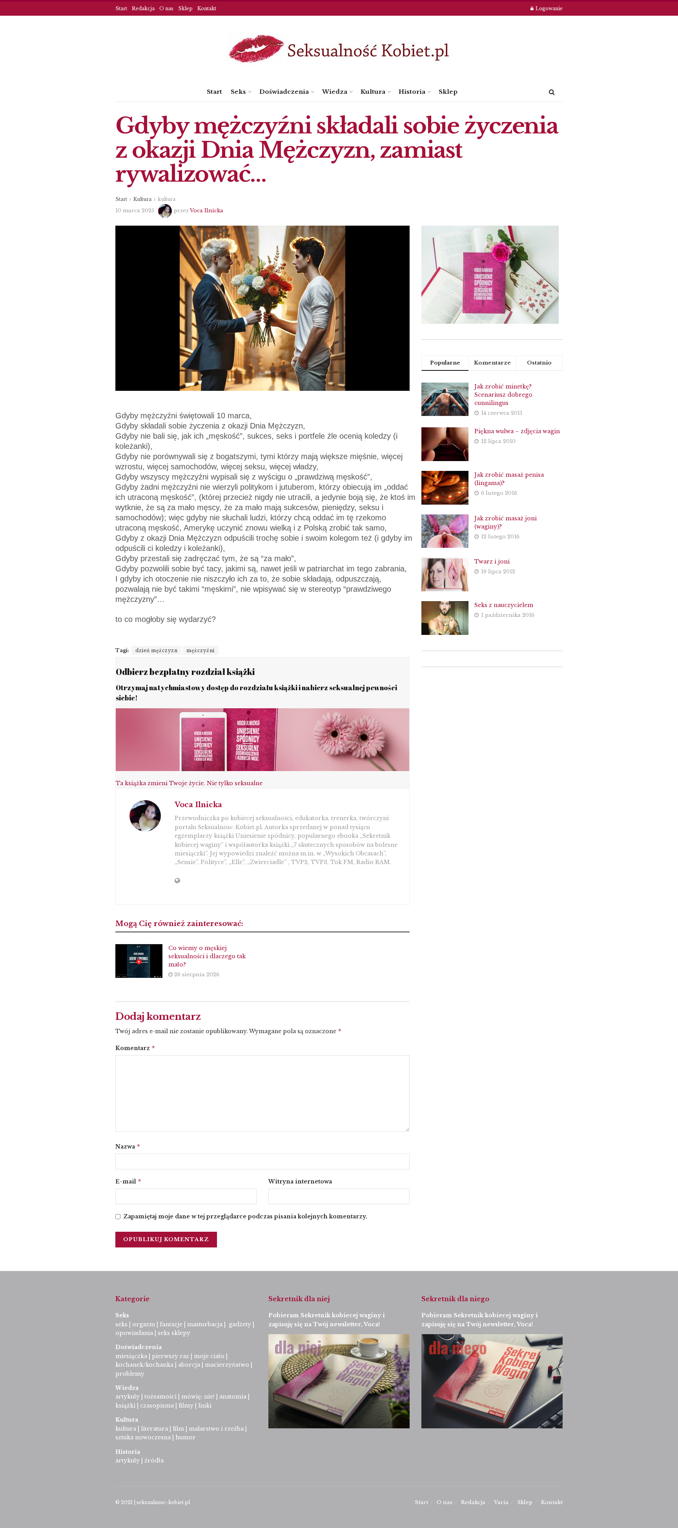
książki (125, 1405)
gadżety (240, 1324)
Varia (501, 1502)
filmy (186, 1405)
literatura (154, 1428)
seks (121, 1324)
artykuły (127, 1396)
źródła (153, 1460)
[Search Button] (552, 92)
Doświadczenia (284, 91)
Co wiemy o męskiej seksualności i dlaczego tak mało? (207, 956)
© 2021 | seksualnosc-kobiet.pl (152, 1502)
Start (121, 8)
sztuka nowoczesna (143, 1437)
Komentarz (135, 1048)
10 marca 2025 (134, 210)
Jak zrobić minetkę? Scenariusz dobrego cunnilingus (503, 395)
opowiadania (134, 1333)
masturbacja (204, 1324)
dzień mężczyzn (156, 650)
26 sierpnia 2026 (196, 974)
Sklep (185, 8)
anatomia (232, 1396)
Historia (412, 91)
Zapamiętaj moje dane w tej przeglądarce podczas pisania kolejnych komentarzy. (245, 1216)
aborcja (189, 1364)
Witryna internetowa (300, 1181)
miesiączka (131, 1356)
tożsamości (160, 1396)
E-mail (128, 1181)
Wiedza (334, 91)
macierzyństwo (227, 1364)
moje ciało (209, 1356)
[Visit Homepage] (339, 48)
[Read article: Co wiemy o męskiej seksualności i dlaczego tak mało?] (138, 961)
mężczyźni (200, 650)
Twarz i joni (492, 561)
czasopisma (157, 1405)
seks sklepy (174, 1333)
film (178, 1428)
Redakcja (143, 8)
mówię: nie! (197, 1396)
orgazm (143, 1324)
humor (185, 1437)
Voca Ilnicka (206, 210)
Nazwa (127, 1146)
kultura (166, 199)
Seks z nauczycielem (503, 605)
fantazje (171, 1324)
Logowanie (548, 8)
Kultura (373, 91)
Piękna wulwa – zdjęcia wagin (517, 431)
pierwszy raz (170, 1356)
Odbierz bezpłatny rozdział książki (185, 671)
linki (204, 1405)
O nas (166, 8)
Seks (238, 91)
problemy (129, 1373)
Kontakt (206, 8)
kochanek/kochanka (144, 1364)
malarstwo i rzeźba (216, 1428)
